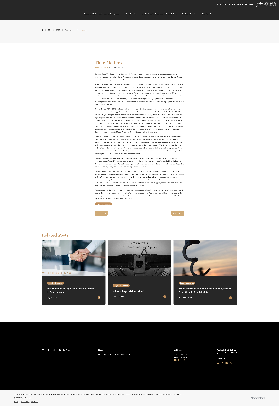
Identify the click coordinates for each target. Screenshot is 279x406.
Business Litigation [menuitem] (130, 14)
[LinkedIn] (226, 363)
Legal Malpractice (103, 204)
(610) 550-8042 (266, 5)
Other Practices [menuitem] (207, 14)
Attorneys (226, 4)
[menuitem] (16, 402)
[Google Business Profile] (218, 363)
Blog (233, 4)
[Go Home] (42, 30)
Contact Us (249, 4)
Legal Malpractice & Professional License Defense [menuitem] (159, 14)
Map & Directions (180, 360)
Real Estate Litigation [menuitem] (189, 14)
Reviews (240, 4)
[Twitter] (231, 363)
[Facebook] (222, 363)
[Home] (56, 350)
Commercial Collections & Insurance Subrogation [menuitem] (101, 14)
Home (219, 4)
